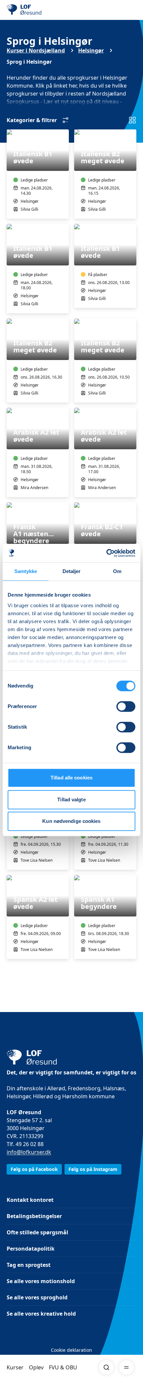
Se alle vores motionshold (41, 1281)
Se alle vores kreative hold (41, 1313)
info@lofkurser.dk (29, 1152)
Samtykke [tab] (25, 571)
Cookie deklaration (71, 1350)
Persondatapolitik (31, 1248)
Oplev (36, 1367)
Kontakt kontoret (30, 1199)
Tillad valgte (71, 799)
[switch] (125, 706)
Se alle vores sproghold (37, 1297)
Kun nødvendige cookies (71, 821)
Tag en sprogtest (29, 1265)
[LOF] (40, 10)
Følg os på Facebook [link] (34, 1169)
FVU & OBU (63, 1367)
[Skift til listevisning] (132, 120)
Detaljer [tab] (72, 571)
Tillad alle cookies (71, 777)
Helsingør (91, 50)
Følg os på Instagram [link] (93, 1169)
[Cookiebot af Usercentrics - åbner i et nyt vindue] (106, 553)
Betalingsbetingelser (34, 1216)
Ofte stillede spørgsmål (37, 1232)
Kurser (15, 1367)
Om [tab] (117, 571)
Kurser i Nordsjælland (36, 50)
